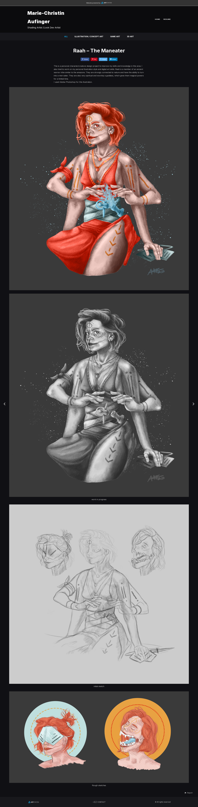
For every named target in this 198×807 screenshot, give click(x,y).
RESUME (167, 19)
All (66, 36)
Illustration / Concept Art (89, 36)
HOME (157, 19)
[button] (188, 792)
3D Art (130, 36)
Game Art (115, 36)
